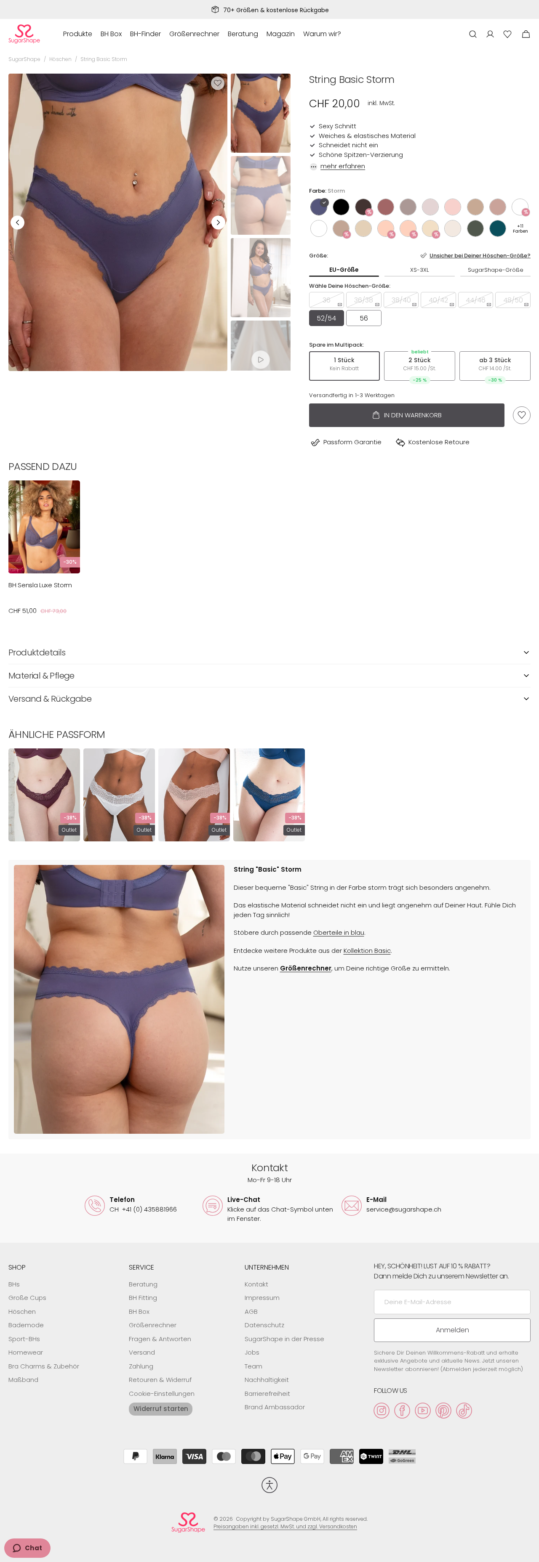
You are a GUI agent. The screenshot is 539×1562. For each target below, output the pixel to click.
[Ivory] (520, 207)
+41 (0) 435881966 (143, 1209)
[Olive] (475, 228)
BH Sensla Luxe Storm (40, 585)
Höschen (60, 59)
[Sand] (430, 207)
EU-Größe (343, 270)
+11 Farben (520, 228)
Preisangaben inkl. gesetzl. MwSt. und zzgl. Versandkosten (285, 1526)
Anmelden (452, 1330)
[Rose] (497, 207)
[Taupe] (408, 207)
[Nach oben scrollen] (529, 1552)
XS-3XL (419, 270)
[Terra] (385, 207)
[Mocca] (363, 207)
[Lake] (497, 228)
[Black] (341, 207)
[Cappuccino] (475, 207)
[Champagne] (430, 228)
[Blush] (452, 207)
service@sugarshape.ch (403, 1209)
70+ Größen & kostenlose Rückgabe (276, 10)
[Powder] (452, 228)
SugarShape (24, 59)
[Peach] (385, 228)
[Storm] (318, 207)
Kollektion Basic (367, 950)
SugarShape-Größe (495, 270)
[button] (473, 34)
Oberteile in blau (338, 932)
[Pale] (363, 228)
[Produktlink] (44, 551)
